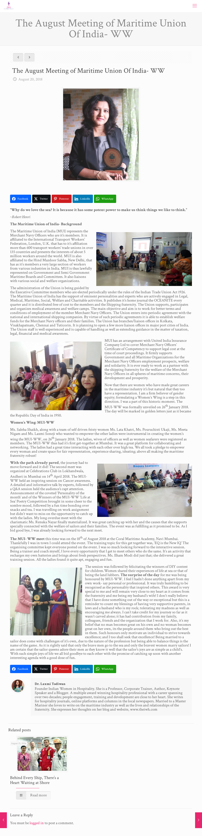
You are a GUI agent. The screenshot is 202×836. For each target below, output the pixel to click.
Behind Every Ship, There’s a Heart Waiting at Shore (34, 780)
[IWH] (8, 6)
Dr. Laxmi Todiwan (50, 684)
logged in (37, 823)
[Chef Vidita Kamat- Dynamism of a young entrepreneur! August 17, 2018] (3, 820)
